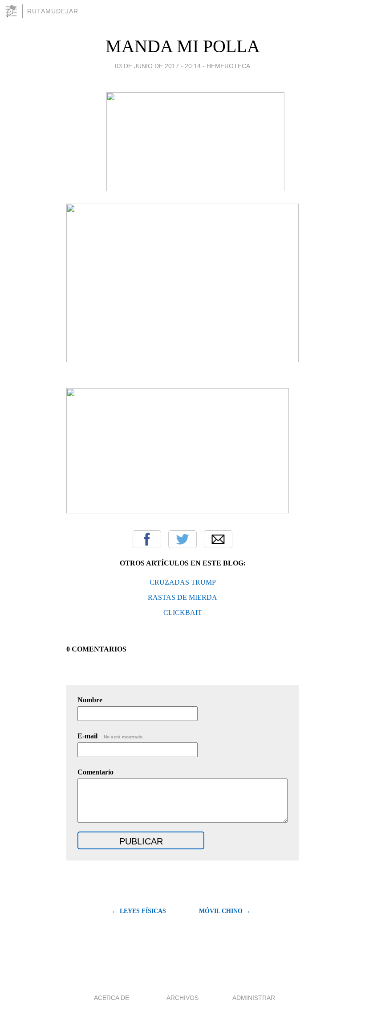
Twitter (182, 539)
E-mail (110, 736)
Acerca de (111, 997)
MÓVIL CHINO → (225, 911)
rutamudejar (52, 11)
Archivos (182, 997)
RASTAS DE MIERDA (182, 597)
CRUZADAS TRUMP (183, 582)
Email (218, 539)
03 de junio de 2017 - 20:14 (158, 66)
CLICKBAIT (182, 612)
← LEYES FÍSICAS (139, 911)
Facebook (147, 539)
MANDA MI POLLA (182, 46)
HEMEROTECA (228, 66)
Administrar (253, 997)
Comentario (95, 772)
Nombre (89, 700)
